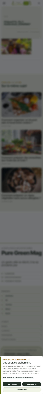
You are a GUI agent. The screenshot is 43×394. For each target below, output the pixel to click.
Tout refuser (12, 384)
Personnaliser (22, 389)
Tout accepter (31, 384)
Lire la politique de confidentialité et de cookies (18, 377)
